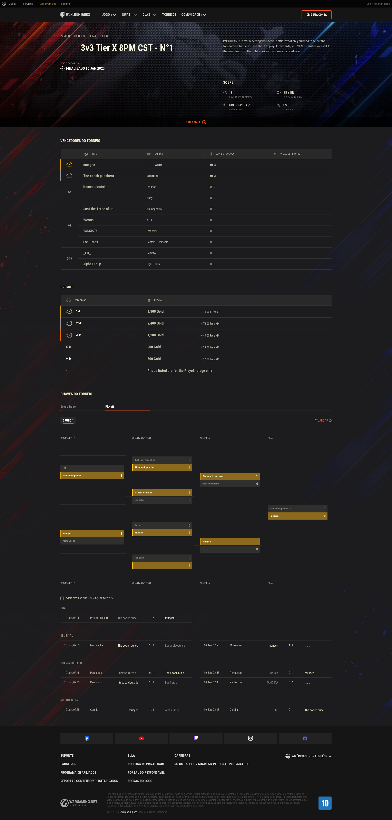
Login (370, 3)
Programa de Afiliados (78, 772)
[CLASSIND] (325, 803)
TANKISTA (90, 231)
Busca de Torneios (98, 36)
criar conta (384, 3)
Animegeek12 (155, 209)
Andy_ (150, 198)
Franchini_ (152, 231)
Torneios (169, 15)
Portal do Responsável (146, 772)
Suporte (67, 756)
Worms (88, 220)
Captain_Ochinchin (157, 242)
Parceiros (68, 764)
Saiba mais (193, 122)
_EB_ (87, 253)
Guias (126, 15)
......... (87, 198)
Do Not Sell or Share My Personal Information (211, 764)
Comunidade (190, 15)
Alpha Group (92, 264)
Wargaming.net (129, 812)
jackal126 (152, 175)
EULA (131, 756)
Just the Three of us (98, 209)
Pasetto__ (153, 253)
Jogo (106, 15)
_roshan (151, 187)
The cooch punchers (98, 176)
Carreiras (182, 756)
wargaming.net (78, 803)
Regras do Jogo (140, 781)
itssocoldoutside (95, 187)
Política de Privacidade (146, 764)
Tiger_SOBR (153, 264)
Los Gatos (90, 242)
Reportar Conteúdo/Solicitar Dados (89, 781)
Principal (65, 36)
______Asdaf (154, 164)
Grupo (68, 420)
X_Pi (149, 220)
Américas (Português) (309, 756)
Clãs (146, 15)
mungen (89, 165)
